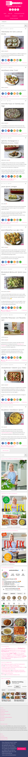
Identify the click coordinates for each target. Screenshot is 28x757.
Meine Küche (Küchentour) (8, 673)
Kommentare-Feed (4, 739)
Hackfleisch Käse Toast (9, 70)
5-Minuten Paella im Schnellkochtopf (12, 665)
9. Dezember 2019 (5, 314)
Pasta (13, 655)
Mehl (17, 653)
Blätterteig (13, 648)
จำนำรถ (3, 674)
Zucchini (23, 657)
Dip (15, 648)
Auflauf (9, 310)
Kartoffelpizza (9, 134)
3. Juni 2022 (4, 100)
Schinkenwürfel (15, 134)
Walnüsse (7, 63)
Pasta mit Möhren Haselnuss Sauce (13, 674)
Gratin (12, 310)
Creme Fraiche (15, 133)
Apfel (2, 648)
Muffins (19, 653)
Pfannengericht (18, 655)
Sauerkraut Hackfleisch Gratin (12, 410)
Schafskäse (12, 62)
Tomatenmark (10, 657)
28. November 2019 (5, 364)
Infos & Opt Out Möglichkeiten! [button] (9, 755)
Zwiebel (3, 658)
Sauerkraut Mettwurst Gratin (6, 432)
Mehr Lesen (25, 62)
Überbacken (3, 63)
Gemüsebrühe (18, 650)
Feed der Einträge (3, 737)
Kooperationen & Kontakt (19, 13)
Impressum (7, 15)
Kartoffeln (3, 134)
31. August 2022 (5, 67)
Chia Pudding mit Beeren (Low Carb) (8, 668)
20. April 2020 (4, 137)
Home (5, 13)
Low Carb (21, 15)
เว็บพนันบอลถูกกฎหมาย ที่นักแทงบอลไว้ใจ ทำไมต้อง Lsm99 (13, 667)
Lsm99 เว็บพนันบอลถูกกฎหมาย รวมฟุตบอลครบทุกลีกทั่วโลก (13, 671)
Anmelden (2, 736)
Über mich (10, 13)
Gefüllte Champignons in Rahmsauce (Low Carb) (10, 142)
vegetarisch (3, 361)
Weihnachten (20, 657)
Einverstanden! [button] (21, 748)
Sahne (9, 656)
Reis (2, 656)
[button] (3, 60)
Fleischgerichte (5, 62)
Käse (18, 96)
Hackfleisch (15, 96)
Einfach (12, 445)
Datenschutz (2, 709)
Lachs (14, 222)
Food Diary (9, 650)
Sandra (12, 28)
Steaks (16, 62)
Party (10, 360)
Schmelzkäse (19, 656)
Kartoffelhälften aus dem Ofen (12, 230)
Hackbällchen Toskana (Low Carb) (13, 368)
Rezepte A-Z (14, 15)
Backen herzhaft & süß (6, 133)
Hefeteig (10, 651)
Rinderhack (5, 656)
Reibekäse (24, 655)
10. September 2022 (5, 28)
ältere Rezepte (5, 450)
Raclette (12, 360)
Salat (12, 656)
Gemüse (3, 264)
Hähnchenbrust (18, 651)
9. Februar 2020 (5, 269)
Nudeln (22, 653)
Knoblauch (3, 653)
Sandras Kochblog (14, 4)
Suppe (2, 657)
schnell (24, 656)
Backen (8, 648)
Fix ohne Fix (4, 96)
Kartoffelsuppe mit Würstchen (18, 670)
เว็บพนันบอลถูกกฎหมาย (6, 670)
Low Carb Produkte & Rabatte (6, 717)
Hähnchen (14, 651)
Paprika (8, 655)
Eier (17, 648)
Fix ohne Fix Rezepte (14, 18)
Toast (2, 97)
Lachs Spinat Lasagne (9, 187)
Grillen (24, 650)
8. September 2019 (5, 406)
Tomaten (6, 657)
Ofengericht (3, 223)
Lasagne (16, 222)
